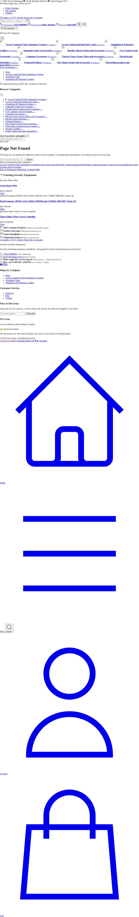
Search (29, 160)
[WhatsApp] (6, 265)
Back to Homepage (8, 169)
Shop (7, 72)
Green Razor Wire (8, 185)
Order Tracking (12, 8)
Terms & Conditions (8, 341)
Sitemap (21, 341)
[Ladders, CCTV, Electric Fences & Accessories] (21, 18)
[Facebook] (1, 265)
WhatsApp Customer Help (28, 169)
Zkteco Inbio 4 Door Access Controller (17, 217)
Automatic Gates (12, 77)
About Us (9, 293)
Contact (8, 298)
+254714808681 (10, 254)
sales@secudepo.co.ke (12, 257)
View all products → (9, 67)
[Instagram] (4, 265)
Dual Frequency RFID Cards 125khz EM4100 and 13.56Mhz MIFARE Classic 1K (38, 201)
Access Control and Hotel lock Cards (54, 165)
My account (10, 11)
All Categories (9, 28)
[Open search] (78, 24)
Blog (7, 296)
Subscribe (31, 314)
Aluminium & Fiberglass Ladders (19, 79)
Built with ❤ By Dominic (36, 341)
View (2, 193)
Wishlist (8, 13)
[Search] (28, 20)
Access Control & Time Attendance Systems (24, 74)
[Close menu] (2, 38)
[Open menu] (84, 24)
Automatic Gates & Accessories (112, 165)
